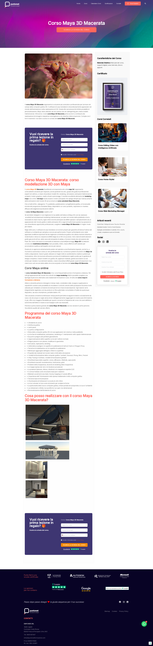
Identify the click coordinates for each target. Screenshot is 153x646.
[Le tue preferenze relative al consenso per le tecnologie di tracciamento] (150, 643)
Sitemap (107, 611)
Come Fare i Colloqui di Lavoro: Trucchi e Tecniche (111, 224)
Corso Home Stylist (106, 179)
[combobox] (62, 149)
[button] (145, 3)
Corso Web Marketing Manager (111, 211)
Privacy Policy (80, 154)
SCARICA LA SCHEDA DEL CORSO (76, 30)
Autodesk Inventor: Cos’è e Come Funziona (108, 227)
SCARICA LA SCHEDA (112, 277)
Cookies (114, 611)
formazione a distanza (32, 280)
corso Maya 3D (31, 189)
